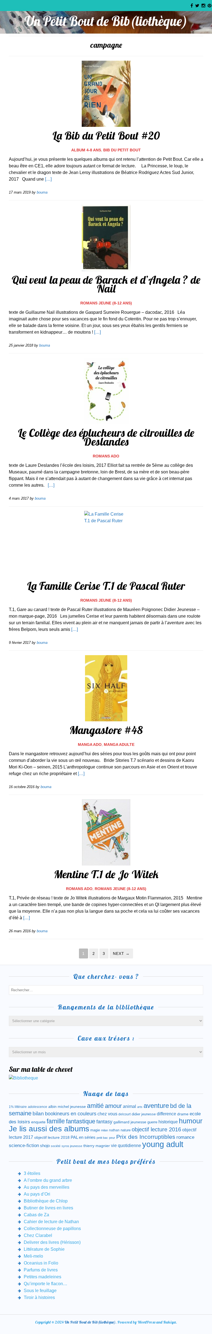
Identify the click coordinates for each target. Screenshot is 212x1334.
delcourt (124, 1114)
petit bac (102, 1137)
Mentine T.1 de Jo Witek (106, 874)
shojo (45, 1145)
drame (183, 1114)
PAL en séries (83, 1137)
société (55, 1146)
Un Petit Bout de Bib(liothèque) (106, 21)
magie (95, 1130)
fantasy (104, 1121)
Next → (121, 953)
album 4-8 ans (86, 150)
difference (166, 1113)
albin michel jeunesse (67, 1106)
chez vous (107, 1113)
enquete (38, 1122)
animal (129, 1106)
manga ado (90, 744)
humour (190, 1121)
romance (185, 1137)
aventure (156, 1105)
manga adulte (119, 744)
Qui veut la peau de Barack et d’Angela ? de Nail (106, 284)
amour (113, 1105)
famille (56, 1121)
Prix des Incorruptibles (145, 1137)
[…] (48, 179)
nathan (114, 1130)
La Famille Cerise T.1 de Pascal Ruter (106, 586)
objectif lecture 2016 (156, 1129)
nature (126, 1130)
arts (139, 1106)
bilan (38, 1113)
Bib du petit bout (122, 150)
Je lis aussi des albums (49, 1128)
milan (104, 1130)
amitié (95, 1105)
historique (168, 1121)
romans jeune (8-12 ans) (106, 303)
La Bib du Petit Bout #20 (106, 135)
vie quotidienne (126, 1145)
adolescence (37, 1107)
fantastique (80, 1121)
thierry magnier (96, 1145)
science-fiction (24, 1145)
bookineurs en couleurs (70, 1113)
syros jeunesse (72, 1146)
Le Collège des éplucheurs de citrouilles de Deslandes (106, 437)
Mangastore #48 (106, 730)
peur (112, 1137)
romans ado (106, 456)
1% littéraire (18, 1107)
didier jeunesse (144, 1114)
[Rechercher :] (106, 989)
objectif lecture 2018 (52, 1137)
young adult (162, 1144)
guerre (152, 1122)
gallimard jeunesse (129, 1122)
